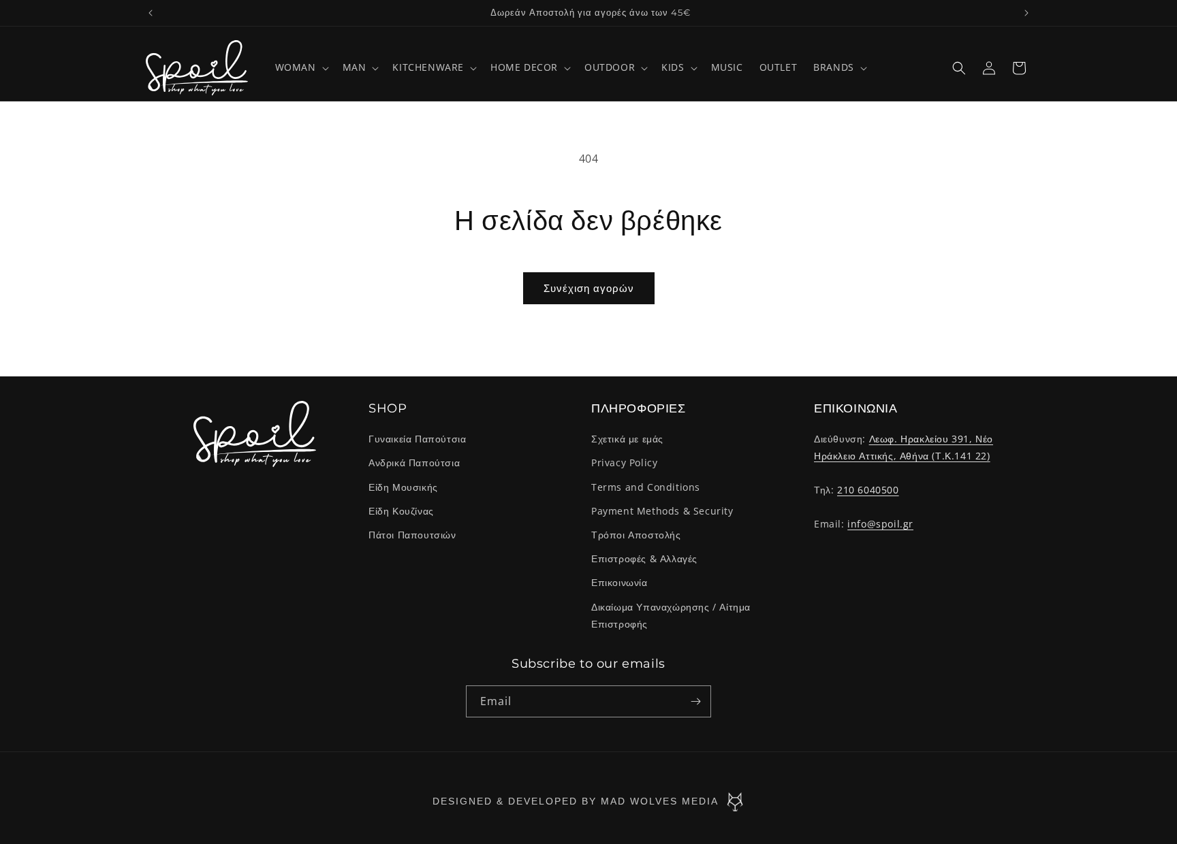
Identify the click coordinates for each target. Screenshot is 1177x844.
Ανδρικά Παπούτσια (414, 463)
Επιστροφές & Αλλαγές (644, 558)
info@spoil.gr (880, 523)
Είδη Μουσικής (403, 487)
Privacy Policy (624, 463)
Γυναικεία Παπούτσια (417, 438)
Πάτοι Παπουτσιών (412, 534)
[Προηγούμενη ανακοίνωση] (151, 13)
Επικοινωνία (619, 582)
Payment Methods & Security (662, 510)
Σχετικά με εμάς (627, 438)
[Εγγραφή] (695, 701)
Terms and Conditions (645, 487)
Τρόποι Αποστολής (636, 534)
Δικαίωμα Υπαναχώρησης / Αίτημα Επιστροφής (671, 615)
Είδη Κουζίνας (401, 510)
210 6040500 (868, 489)
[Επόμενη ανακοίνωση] (1026, 13)
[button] (300, 67)
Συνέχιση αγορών (589, 288)
